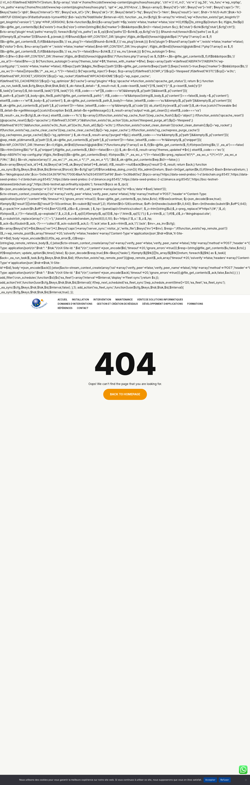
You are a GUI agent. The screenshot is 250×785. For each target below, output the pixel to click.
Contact (82, 308)
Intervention (102, 299)
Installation (80, 299)
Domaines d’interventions (75, 303)
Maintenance (124, 299)
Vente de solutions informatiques (160, 299)
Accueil (63, 299)
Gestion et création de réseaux (117, 303)
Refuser (224, 779)
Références (65, 308)
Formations (195, 303)
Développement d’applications (162, 303)
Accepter (210, 779)
